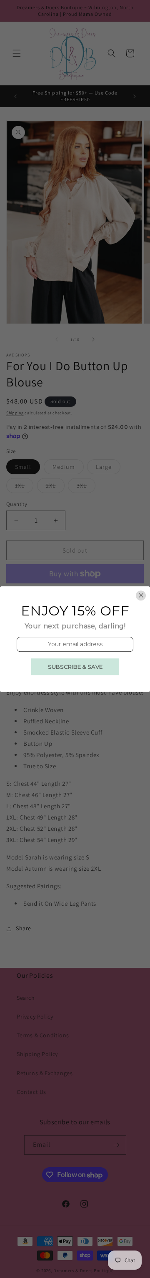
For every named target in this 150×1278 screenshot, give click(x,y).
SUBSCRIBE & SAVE (75, 666)
